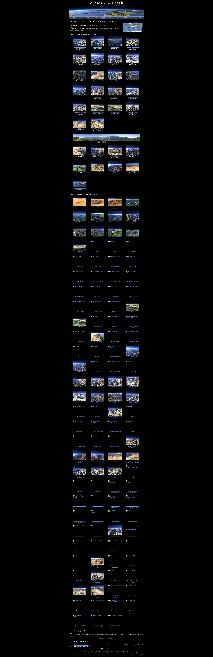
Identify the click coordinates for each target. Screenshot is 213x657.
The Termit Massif (80, 206)
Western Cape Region (133, 296)
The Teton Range (115, 551)
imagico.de (79, 652)
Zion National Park (133, 565)
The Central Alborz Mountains (115, 172)
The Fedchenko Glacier (100, 25)
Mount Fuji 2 (97, 356)
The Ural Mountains (115, 580)
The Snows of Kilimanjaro (80, 625)
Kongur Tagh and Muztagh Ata (133, 47)
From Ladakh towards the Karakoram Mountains (133, 96)
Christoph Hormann (89, 654)
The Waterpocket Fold (80, 311)
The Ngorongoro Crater (80, 416)
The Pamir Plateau (80, 63)
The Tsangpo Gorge (115, 281)
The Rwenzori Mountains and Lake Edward (97, 611)
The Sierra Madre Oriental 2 (115, 431)
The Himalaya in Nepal (133, 341)
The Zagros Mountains (133, 551)
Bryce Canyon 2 (115, 296)
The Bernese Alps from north (115, 236)
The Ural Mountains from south (132, 581)
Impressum (91, 651)
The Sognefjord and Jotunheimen (115, 506)
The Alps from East (80, 341)
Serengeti (97, 416)
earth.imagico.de (120, 652)
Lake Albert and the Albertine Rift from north (115, 611)
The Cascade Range (80, 551)
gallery (119, 651)
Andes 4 (133, 251)
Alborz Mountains (115, 341)
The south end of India (98, 506)
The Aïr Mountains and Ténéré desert (115, 207)
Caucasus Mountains (80, 171)
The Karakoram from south (115, 79)
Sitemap (102, 651)
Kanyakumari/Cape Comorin (79, 506)
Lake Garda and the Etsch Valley (133, 327)
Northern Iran (133, 171)
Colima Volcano (79, 431)
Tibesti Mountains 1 (79, 536)
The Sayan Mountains (115, 371)
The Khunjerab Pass (115, 63)
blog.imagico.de (87, 652)
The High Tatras (115, 521)
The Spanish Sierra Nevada (115, 356)
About (110, 17)
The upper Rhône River (115, 221)
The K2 (132, 63)
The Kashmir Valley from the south (132, 80)
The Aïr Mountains (97, 206)
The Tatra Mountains (132, 521)
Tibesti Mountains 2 (97, 536)
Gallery (103, 17)
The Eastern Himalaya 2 (79, 296)
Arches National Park (115, 266)
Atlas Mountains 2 (80, 281)
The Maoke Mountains (115, 446)
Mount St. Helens (133, 536)
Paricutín (133, 431)
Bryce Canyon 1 (97, 296)
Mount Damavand (80, 155)
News (81, 17)
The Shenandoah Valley (132, 610)
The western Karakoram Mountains (97, 96)
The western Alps (133, 221)
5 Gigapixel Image (79, 634)
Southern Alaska (133, 206)
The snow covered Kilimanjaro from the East (97, 626)
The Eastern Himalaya (98, 281)
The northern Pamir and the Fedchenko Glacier (80, 47)
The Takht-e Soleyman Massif (132, 155)
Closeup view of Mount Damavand (115, 156)
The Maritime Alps (98, 236)
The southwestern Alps (97, 221)
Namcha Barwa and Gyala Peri (133, 282)
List (96, 17)
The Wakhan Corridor (97, 47)
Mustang (80, 128)
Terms (97, 651)
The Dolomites (97, 326)
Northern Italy (98, 371)
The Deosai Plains (80, 96)
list (112, 651)
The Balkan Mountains (115, 311)
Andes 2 (97, 251)
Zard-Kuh (80, 565)
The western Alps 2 (80, 236)
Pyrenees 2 (97, 491)
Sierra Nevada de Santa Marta (97, 521)
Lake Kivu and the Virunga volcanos (80, 611)
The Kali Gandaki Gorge (97, 155)
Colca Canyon (97, 266)
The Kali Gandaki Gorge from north (97, 129)
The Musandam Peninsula (80, 188)
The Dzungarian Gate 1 (115, 112)
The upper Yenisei (133, 371)
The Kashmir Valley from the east (115, 96)
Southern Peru (80, 266)
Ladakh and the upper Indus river (80, 113)
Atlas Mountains (132, 266)
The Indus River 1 (80, 79)
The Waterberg (97, 446)
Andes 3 (115, 251)
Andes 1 (80, 251)
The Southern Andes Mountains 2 (132, 492)
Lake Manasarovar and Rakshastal (133, 113)
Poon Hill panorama (102, 141)
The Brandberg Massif (80, 446)
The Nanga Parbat (97, 63)
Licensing (125, 17)
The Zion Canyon (80, 580)
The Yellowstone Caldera (97, 551)
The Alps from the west (133, 236)
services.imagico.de (98, 652)
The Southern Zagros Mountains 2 (115, 566)
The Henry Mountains (97, 311)
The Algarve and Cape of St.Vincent (80, 521)
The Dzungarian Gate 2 (97, 112)
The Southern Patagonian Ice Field (132, 477)
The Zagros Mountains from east (97, 172)
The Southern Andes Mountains (115, 492)
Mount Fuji (80, 356)
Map (88, 17)
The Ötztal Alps (115, 326)
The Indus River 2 (115, 47)
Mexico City (132, 416)
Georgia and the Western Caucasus (115, 596)
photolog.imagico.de (131, 652)
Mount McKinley (80, 221)
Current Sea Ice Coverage (82, 645)
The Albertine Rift (133, 595)
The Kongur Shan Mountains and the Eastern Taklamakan (97, 80)
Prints (117, 17)
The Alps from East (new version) (115, 626)
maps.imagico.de (109, 652)
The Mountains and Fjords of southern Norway (132, 506)
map (115, 651)
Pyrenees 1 (79, 491)
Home (73, 17)
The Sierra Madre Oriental (97, 431)
